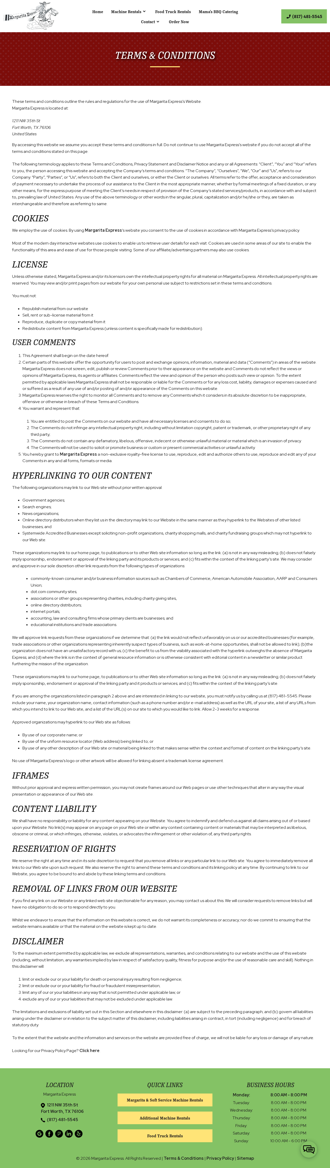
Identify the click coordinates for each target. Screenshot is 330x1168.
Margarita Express (103, 230)
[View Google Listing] (40, 1136)
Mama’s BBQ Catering (218, 11)
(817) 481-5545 (62, 1119)
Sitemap (245, 1158)
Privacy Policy (220, 1158)
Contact (148, 21)
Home (97, 11)
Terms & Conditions (184, 1158)
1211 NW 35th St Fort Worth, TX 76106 (62, 1108)
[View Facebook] (49, 1136)
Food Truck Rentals (173, 11)
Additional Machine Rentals (165, 1118)
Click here (89, 1050)
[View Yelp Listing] (79, 1136)
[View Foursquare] (59, 1136)
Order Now (179, 21)
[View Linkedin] (69, 1136)
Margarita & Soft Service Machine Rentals (165, 1100)
